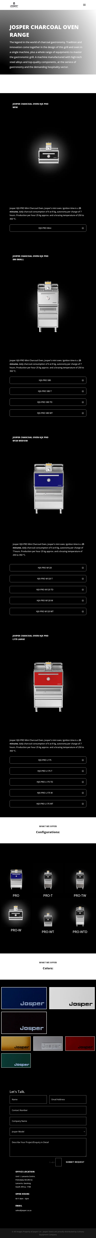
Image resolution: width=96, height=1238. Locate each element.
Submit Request (75, 1162)
